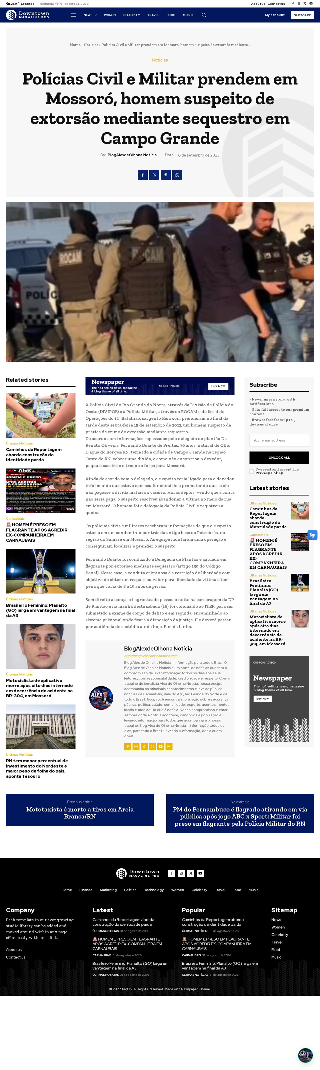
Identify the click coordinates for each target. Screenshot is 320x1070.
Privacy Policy (269, 473)
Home (75, 44)
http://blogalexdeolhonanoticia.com (150, 656)
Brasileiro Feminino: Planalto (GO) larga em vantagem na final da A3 (40, 610)
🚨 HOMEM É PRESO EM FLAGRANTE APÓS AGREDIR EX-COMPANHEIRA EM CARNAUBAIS (37, 532)
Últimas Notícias (19, 443)
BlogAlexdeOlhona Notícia (132, 155)
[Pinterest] (166, 175)
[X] (305, 4)
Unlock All (279, 458)
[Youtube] (311, 4)
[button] (204, 14)
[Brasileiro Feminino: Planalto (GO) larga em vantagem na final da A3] (41, 571)
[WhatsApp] (177, 175)
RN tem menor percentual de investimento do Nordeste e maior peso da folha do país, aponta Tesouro (37, 768)
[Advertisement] (160, 1033)
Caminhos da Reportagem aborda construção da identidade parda (34, 454)
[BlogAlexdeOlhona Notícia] (104, 698)
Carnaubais (15, 518)
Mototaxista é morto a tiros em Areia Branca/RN (80, 813)
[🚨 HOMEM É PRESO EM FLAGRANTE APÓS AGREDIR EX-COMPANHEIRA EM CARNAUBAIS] (41, 490)
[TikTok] (144, 746)
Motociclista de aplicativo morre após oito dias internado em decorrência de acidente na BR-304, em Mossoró (39, 688)
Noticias (91, 44)
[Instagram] (299, 4)
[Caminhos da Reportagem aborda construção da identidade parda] (41, 415)
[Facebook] (293, 4)
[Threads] (169, 746)
